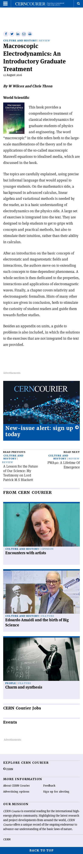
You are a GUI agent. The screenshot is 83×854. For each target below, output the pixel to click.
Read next (72, 452)
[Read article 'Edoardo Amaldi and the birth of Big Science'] (41, 592)
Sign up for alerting (56, 791)
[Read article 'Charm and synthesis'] (41, 659)
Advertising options (16, 791)
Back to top (41, 850)
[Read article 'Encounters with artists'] (41, 525)
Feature (47, 616)
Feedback (49, 785)
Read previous (14, 452)
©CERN (8, 769)
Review (44, 41)
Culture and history (20, 41)
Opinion (47, 549)
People (10, 683)
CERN (6, 839)
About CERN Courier (16, 785)
